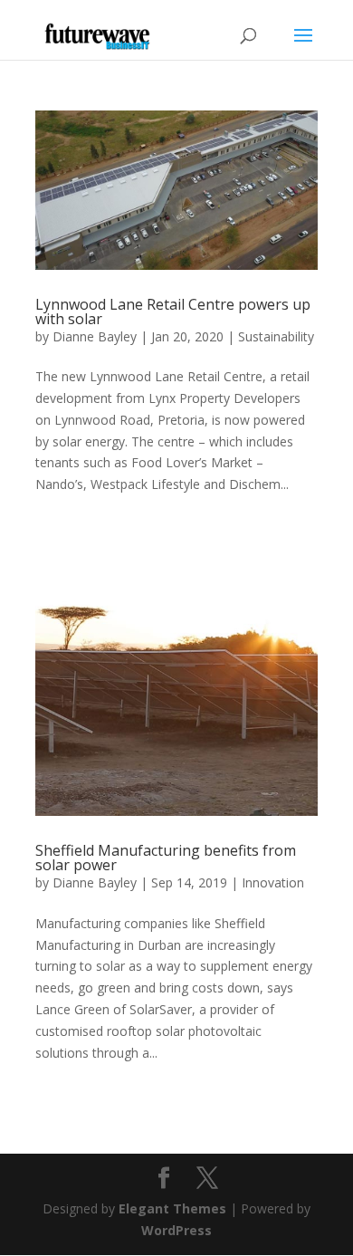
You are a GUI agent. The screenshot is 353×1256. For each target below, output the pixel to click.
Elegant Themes (172, 1208)
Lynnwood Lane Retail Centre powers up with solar (172, 311)
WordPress (176, 1230)
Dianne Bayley (94, 336)
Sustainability (276, 336)
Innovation (273, 882)
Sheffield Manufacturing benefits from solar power (165, 857)
